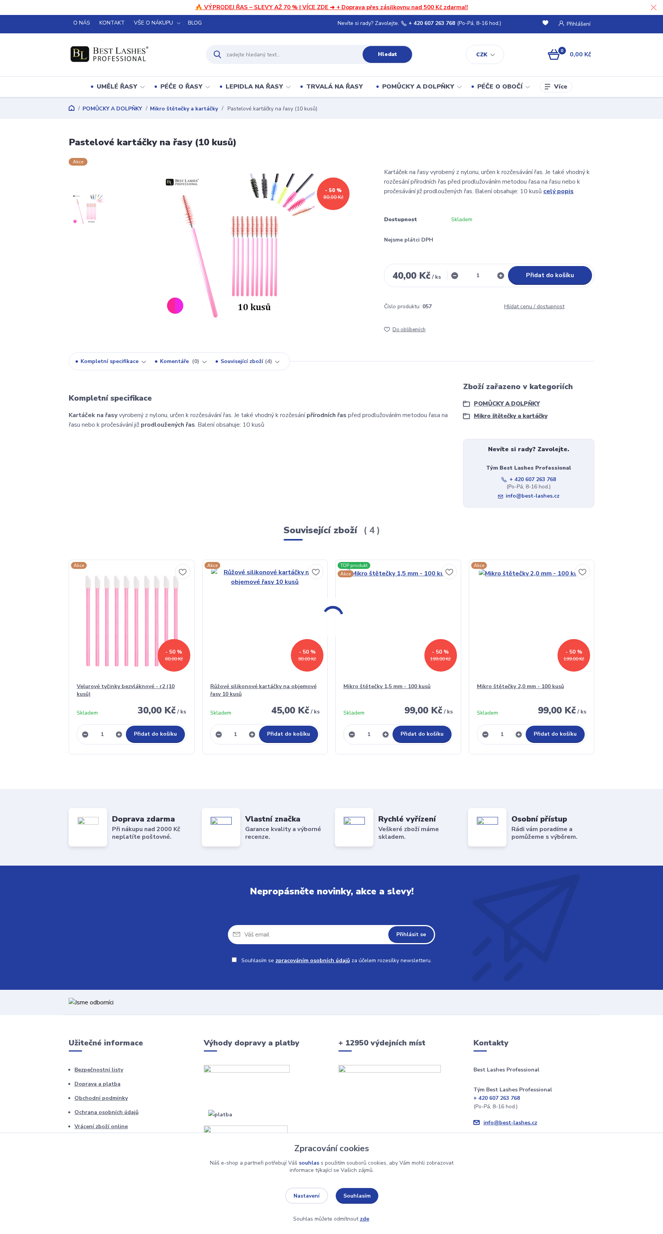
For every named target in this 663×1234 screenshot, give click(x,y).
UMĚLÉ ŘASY (117, 86)
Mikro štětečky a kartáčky (184, 108)
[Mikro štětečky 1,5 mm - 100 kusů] (398, 621)
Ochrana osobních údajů (106, 1112)
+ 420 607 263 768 (432, 23)
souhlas (309, 1163)
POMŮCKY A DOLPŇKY (418, 86)
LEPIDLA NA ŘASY (254, 86)
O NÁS (81, 22)
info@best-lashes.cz (532, 496)
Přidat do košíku (550, 275)
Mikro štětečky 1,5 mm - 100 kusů (386, 686)
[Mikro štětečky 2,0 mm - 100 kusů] (532, 621)
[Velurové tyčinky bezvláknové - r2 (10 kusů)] (131, 621)
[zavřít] (653, 7)
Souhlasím (357, 1195)
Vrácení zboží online (101, 1126)
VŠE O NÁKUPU (153, 22)
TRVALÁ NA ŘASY (334, 86)
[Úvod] (131, 54)
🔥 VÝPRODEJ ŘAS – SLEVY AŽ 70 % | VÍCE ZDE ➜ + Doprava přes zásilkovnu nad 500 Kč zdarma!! (331, 7)
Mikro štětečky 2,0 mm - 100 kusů (520, 686)
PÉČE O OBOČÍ (500, 86)
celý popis (558, 191)
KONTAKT (112, 22)
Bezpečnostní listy (98, 1069)
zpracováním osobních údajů (312, 960)
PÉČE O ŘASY (181, 86)
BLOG (195, 22)
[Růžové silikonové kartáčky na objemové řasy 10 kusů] (265, 621)
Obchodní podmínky (101, 1098)
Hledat (387, 54)
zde (364, 1218)
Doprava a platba (97, 1084)
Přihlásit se (411, 934)
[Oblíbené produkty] (547, 23)
